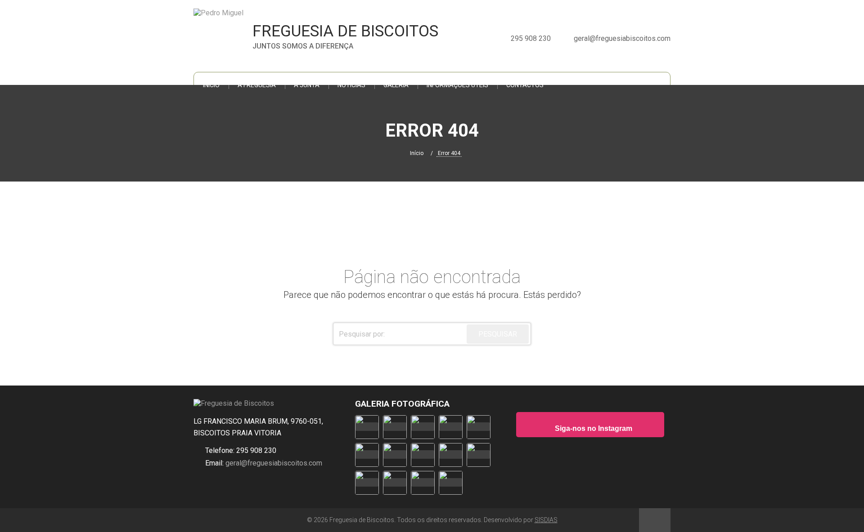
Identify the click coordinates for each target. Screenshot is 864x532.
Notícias (351, 85)
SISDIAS (546, 519)
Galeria (396, 85)
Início (211, 85)
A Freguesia (257, 85)
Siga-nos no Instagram (592, 428)
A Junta (307, 85)
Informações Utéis (457, 85)
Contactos (525, 85)
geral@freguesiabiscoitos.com (273, 463)
